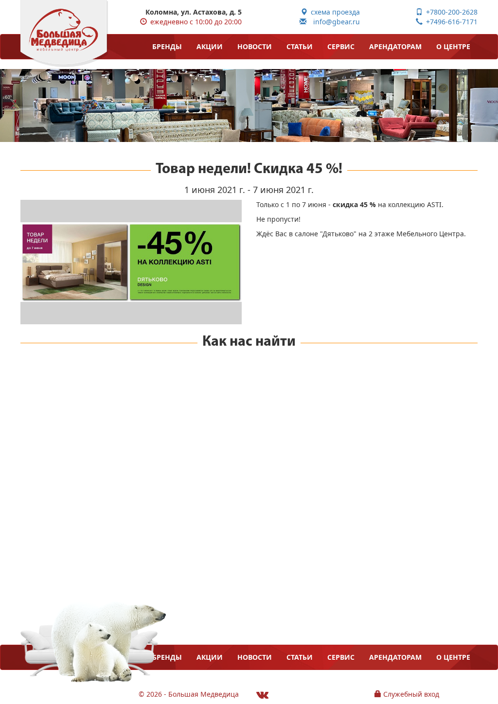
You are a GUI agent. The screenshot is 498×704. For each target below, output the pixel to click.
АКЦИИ (209, 46)
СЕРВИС (341, 46)
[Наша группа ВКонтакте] (262, 694)
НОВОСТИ (254, 46)
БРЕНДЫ (167, 46)
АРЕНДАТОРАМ (395, 46)
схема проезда (333, 12)
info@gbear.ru (333, 21)
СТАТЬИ (299, 46)
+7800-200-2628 (450, 12)
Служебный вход (410, 694)
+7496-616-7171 (450, 21)
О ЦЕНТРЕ (453, 46)
